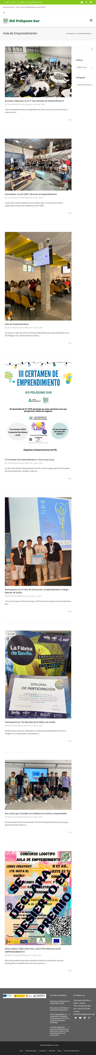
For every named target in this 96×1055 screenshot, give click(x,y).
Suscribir (14, 2)
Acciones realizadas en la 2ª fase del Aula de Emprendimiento (34, 100)
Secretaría (52, 1051)
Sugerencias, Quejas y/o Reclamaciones (30, 2)
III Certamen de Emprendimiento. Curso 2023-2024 (29, 459)
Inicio (21, 1051)
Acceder (6, 2)
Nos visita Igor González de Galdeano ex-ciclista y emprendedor (36, 813)
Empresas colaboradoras (71, 1051)
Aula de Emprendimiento (17, 324)
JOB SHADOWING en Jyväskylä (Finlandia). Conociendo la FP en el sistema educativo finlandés (59, 1018)
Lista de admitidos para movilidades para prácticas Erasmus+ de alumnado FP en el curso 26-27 (59, 1031)
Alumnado (42, 1051)
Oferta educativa (31, 1051)
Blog (59, 1051)
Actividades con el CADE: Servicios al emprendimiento (31, 194)
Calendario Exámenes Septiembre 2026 (59, 1002)
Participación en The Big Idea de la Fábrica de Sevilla (30, 722)
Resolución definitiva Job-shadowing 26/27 (59, 1009)
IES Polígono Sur (71, 33)
